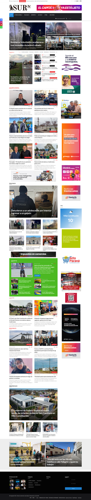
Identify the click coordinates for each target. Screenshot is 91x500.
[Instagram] (1, 22)
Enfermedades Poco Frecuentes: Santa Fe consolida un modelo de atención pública (49, 435)
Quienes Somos (69, 497)
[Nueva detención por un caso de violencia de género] (16, 224)
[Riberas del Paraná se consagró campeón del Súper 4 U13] (14, 281)
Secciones (52, 14)
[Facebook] (1, 20)
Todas (20, 52)
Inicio (11, 14)
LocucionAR (36, 495)
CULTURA (40, 14)
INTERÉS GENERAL (18, 14)
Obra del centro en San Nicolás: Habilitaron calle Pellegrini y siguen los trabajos (62, 462)
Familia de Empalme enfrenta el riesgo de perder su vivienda (63, 34)
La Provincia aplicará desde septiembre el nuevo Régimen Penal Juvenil (50, 249)
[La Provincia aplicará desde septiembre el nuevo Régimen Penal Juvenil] (50, 240)
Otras (46, 14)
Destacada (13, 24)
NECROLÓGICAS (62, 497)
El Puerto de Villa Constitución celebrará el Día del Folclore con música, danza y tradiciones (20, 320)
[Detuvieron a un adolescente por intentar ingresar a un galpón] (33, 202)
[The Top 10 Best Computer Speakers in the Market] (37, 56)
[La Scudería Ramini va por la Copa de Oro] (37, 281)
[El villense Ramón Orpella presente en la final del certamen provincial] (37, 286)
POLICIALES (26, 14)
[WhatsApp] (1, 27)
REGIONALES (46, 52)
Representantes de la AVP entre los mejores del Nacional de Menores (25, 287)
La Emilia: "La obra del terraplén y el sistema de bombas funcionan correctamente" (25, 462)
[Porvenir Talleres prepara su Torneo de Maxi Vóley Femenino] (37, 292)
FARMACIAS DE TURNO (43, 497)
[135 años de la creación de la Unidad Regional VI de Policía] (33, 240)
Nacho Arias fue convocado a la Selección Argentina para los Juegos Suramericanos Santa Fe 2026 (44, 267)
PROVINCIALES (52, 52)
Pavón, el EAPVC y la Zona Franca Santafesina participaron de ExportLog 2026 (45, 350)
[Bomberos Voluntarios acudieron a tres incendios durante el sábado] (27, 36)
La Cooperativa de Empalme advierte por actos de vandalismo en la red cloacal (49, 74)
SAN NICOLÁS (13, 443)
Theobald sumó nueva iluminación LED (45, 376)
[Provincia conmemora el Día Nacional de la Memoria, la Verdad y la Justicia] (16, 427)
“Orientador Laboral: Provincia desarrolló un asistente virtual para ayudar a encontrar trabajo (32, 435)
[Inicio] (20, 8)
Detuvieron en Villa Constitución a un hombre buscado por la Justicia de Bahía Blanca (49, 68)
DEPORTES (33, 14)
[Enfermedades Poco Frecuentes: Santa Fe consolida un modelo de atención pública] (50, 427)
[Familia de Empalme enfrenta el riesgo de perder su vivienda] (64, 29)
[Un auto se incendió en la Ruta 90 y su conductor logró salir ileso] (50, 224)
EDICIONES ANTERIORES (53, 497)
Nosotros (48, 476)
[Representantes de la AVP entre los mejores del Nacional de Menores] (14, 286)
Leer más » (37, 275)
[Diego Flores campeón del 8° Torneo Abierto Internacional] (14, 292)
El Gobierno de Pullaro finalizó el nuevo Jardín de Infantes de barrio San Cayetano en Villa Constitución (72, 45)
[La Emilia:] (27, 454)
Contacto (67, 476)
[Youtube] (1, 25)
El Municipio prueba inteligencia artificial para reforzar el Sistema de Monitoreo (16, 249)
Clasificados (74, 497)
